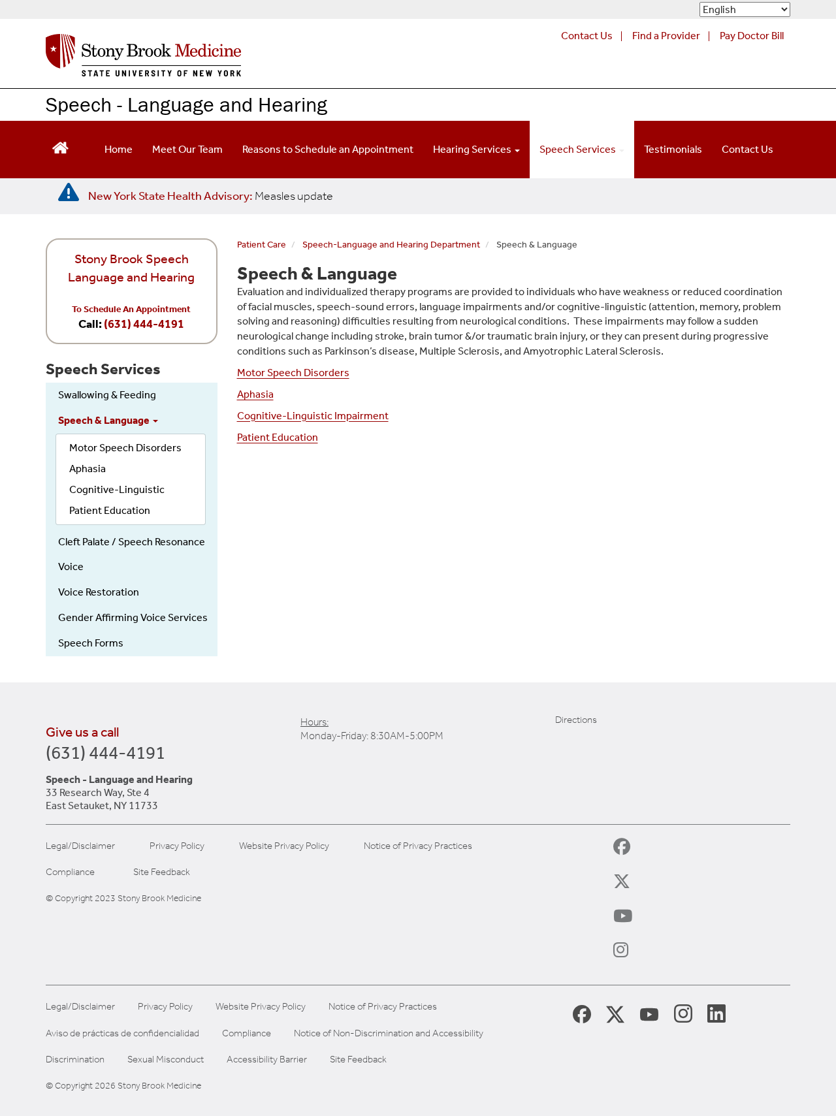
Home (118, 149)
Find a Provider (666, 35)
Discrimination (75, 1059)
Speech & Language (105, 420)
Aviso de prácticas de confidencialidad (122, 1033)
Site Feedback (161, 872)
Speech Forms (90, 643)
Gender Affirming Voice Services (133, 617)
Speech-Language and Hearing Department (391, 244)
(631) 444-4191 (144, 324)
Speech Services (578, 149)
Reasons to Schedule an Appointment (327, 149)
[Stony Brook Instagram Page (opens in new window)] (683, 1013)
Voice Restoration (98, 592)
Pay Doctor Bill (752, 35)
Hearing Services (473, 149)
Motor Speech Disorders (125, 447)
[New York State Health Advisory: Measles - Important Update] (68, 192)
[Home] (143, 58)
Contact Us (587, 35)
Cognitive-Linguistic (117, 489)
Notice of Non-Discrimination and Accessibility (388, 1033)
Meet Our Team (187, 149)
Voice (71, 566)
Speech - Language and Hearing (186, 104)
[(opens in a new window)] (632, 852)
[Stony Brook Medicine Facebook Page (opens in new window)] (582, 1013)
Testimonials (673, 149)
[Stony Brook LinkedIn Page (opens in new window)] (716, 1013)
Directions (576, 719)
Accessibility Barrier (267, 1059)
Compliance (70, 872)
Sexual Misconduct (165, 1059)
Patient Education (109, 510)
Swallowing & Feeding (107, 395)
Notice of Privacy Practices (418, 846)
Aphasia (87, 468)
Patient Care (261, 244)
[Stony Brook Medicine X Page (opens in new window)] (615, 1013)
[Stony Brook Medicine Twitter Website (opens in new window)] (649, 1012)
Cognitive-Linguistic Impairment (313, 415)
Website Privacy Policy (284, 846)
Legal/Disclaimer (80, 846)
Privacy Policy (177, 846)
